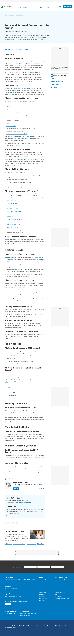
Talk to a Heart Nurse (43, 567)
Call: (8, 632)
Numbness (9, 395)
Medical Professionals (59, 1)
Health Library (18, 502)
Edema (8, 387)
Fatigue (8, 109)
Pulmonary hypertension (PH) (13, 230)
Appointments (67, 6)
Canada (11, 1)
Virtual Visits (41, 600)
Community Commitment (60, 592)
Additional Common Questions (22, 49)
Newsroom (33, 613)
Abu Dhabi (6, 1)
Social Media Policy (29, 625)
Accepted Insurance (42, 581)
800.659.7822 (16, 567)
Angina (6, 88)
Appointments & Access (43, 579)
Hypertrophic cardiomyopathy (13, 227)
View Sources (9, 515)
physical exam (40, 257)
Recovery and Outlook (39, 46)
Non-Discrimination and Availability (10, 627)
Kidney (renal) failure (11, 125)
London (19, 1)
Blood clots (9, 206)
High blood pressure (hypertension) (15, 219)
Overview (13, 46)
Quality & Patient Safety (59, 585)
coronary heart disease (19, 88)
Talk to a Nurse (54, 87)
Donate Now (70, 1)
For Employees (58, 596)
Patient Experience (58, 588)
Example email (42, 488)
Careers (65, 1)
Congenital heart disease (12, 208)
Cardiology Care (54, 78)
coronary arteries (34, 163)
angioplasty (13, 187)
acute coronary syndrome (28, 136)
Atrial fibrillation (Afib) (11, 203)
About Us (57, 581)
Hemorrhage (9, 216)
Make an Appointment (55, 84)
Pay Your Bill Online (42, 590)
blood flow (29, 72)
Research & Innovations (59, 590)
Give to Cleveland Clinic (43, 588)
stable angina (16, 65)
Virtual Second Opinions (43, 598)
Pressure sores (10, 398)
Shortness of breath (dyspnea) (13, 112)
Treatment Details (21, 46)
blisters (6, 382)
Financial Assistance (43, 585)
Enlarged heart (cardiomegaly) (13, 211)
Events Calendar (42, 583)
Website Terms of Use (48, 625)
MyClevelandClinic (22, 615)
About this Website (15, 625)
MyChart (52, 1)
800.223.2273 (47, 1)
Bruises (8, 384)
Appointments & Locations (30, 567)
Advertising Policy (22, 625)
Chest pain (9, 104)
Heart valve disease (11, 214)
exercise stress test (11, 259)
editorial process (27, 502)
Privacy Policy (55, 625)
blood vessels (27, 159)
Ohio (26, 1)
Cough (8, 106)
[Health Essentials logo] (19, 479)
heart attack (18, 145)
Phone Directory (42, 596)
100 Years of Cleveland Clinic (60, 579)
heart (25, 90)
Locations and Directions (26, 7)
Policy (59, 68)
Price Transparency (42, 592)
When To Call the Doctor (9, 49)
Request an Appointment (58, 567)
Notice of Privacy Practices (62, 625)
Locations (57, 583)
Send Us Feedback (8, 625)
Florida (15, 1)
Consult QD (21, 613)
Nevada (23, 1)
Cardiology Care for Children (57, 81)
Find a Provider (19, 7)
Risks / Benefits (29, 46)
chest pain (11, 94)
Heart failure (9, 123)
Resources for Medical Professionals (62, 598)
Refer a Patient (42, 594)
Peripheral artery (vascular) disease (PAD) (16, 133)
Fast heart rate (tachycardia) (13, 224)
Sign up (16, 488)
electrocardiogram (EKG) (19, 269)
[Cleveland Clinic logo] (10, 479)
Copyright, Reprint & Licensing (39, 625)
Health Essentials (27, 613)
